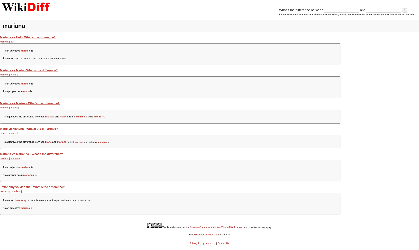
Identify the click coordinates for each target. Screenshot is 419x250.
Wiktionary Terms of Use (206, 234)
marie (3, 133)
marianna (15, 158)
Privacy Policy (197, 243)
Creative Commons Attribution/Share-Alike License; (216, 227)
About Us (211, 243)
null (12, 41)
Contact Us (223, 243)
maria (13, 74)
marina (14, 107)
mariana (4, 41)
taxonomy (5, 191)
